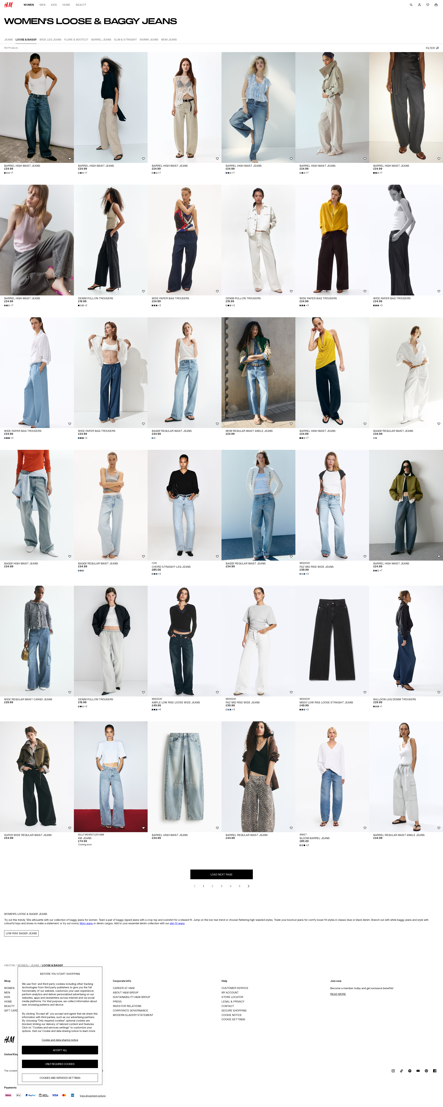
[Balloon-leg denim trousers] (406, 641)
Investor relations (127, 1006)
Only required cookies (60, 1064)
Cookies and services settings (60, 1077)
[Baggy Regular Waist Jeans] (185, 372)
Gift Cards (12, 1010)
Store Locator (232, 997)
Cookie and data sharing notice (60, 1039)
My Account (230, 992)
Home (66, 4)
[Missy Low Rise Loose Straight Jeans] (332, 641)
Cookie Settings (233, 1019)
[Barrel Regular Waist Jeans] (258, 776)
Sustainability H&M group (131, 997)
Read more (338, 994)
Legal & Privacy (233, 1001)
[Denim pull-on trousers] (111, 240)
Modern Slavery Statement (133, 1015)
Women (29, 4)
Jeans (34, 965)
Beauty (81, 4)
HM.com (9, 965)
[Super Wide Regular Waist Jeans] (37, 776)
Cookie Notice (232, 1015)
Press (117, 1001)
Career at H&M (123, 988)
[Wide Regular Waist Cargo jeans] (37, 641)
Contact (228, 1006)
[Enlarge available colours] (154, 438)
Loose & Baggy (52, 965)
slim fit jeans (177, 923)
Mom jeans (86, 923)
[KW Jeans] (111, 776)
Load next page (221, 874)
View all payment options (93, 1096)
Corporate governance (130, 1010)
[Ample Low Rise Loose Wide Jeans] (185, 641)
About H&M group (125, 992)
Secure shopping (234, 1010)
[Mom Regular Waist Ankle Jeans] (258, 372)
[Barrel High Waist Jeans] (37, 107)
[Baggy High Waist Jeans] (37, 505)
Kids (54, 4)
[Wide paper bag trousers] (185, 240)
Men (42, 4)
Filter (430, 48)
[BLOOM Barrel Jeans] (332, 776)
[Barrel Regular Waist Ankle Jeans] (406, 776)
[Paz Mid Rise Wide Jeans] (332, 505)
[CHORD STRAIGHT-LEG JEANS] (185, 505)
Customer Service (235, 988)
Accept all (60, 1050)
